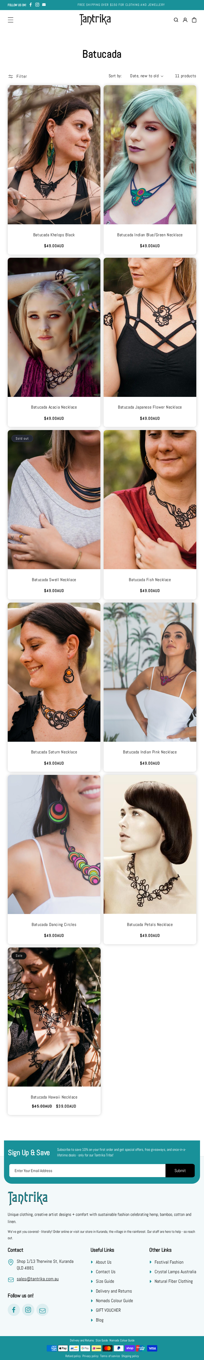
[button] (10, 20)
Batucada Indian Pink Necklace (150, 752)
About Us (104, 1262)
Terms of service (110, 1356)
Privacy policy (90, 1356)
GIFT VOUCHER (108, 1310)
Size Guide (105, 1281)
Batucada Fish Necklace (150, 579)
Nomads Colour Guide (114, 1300)
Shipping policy (130, 1356)
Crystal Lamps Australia (175, 1272)
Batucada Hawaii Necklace (54, 1097)
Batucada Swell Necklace (54, 579)
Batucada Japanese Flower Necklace (150, 407)
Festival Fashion (169, 1262)
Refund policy (73, 1356)
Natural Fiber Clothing (174, 1281)
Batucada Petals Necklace (150, 924)
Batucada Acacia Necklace (54, 407)
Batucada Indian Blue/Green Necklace (150, 235)
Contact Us (106, 1272)
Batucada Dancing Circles (54, 924)
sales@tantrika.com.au (38, 1279)
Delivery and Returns (114, 1291)
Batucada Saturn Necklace (54, 752)
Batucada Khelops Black (54, 235)
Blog (100, 1320)
